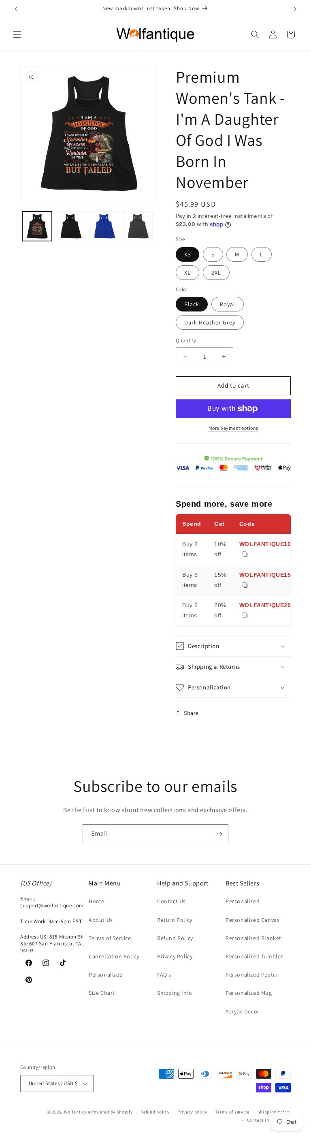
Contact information (269, 1120)
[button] (17, 34)
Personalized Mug (249, 992)
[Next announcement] (295, 9)
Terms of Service (110, 938)
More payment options (233, 428)
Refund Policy (175, 938)
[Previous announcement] (16, 9)
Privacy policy (192, 1112)
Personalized (106, 974)
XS (187, 254)
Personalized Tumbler (254, 956)
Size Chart (102, 992)
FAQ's (164, 974)
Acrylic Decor (243, 1011)
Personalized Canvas (252, 920)
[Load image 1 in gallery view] (37, 226)
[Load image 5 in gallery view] (104, 226)
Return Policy (174, 920)
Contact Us (171, 901)
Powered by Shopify (112, 1112)
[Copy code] (245, 554)
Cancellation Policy (114, 956)
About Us (101, 920)
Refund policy (155, 1112)
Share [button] (191, 713)
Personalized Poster (252, 974)
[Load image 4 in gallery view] (70, 226)
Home (96, 901)
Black (191, 304)
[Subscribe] (219, 833)
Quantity (186, 340)
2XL (216, 272)
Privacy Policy (174, 956)
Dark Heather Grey (209, 322)
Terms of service (232, 1112)
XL (187, 272)
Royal (227, 304)
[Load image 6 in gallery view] (138, 226)
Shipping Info (174, 992)
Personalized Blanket (253, 938)
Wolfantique (77, 1112)
